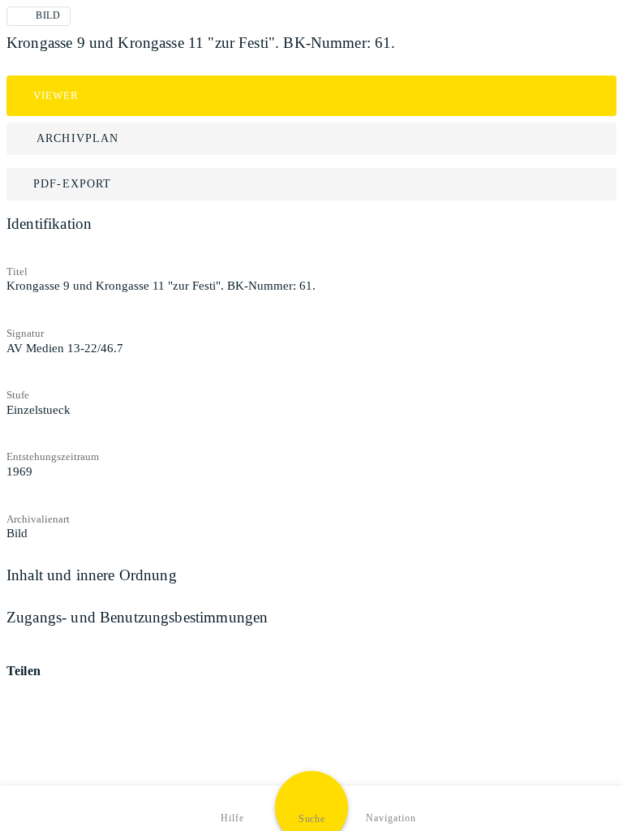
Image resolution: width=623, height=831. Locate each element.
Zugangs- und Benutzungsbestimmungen (137, 617)
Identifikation (49, 223)
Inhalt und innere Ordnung (91, 574)
